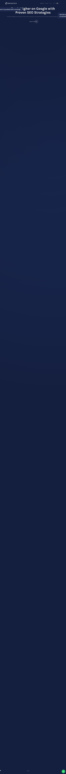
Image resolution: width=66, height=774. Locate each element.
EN (57, 3)
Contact (54, 3)
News (50, 3)
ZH (58, 3)
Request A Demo (32, 21)
